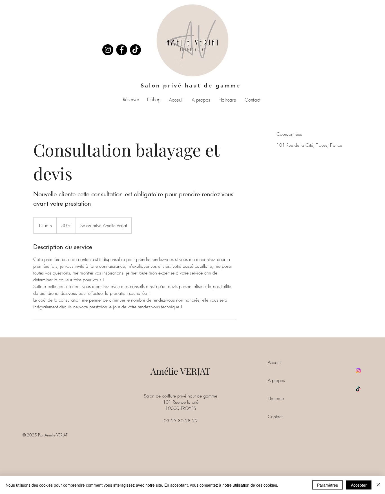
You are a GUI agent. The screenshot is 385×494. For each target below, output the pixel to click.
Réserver (131, 99)
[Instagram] (107, 49)
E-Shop (154, 99)
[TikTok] (358, 389)
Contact (275, 416)
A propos (276, 380)
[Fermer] (378, 484)
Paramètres (327, 485)
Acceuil (275, 362)
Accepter (359, 485)
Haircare (276, 398)
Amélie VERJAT (181, 371)
